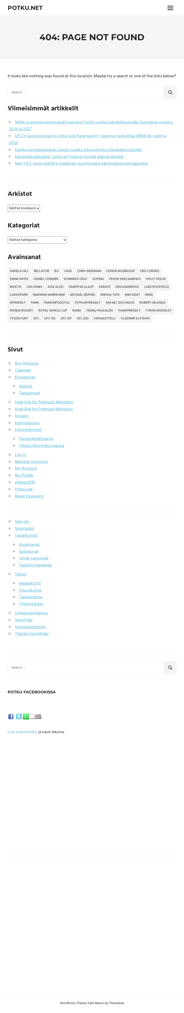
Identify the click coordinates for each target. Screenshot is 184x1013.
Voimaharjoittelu (30, 627)
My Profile (24, 475)
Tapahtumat (26, 535)
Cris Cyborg (149, 271)
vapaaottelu (104, 318)
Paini (35, 303)
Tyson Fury (19, 318)
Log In (20, 455)
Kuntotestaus (27, 423)
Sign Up (22, 521)
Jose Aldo (55, 287)
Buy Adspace (26, 363)
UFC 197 (66, 318)
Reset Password (29, 496)
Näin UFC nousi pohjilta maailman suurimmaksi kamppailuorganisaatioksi (81, 163)
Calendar (23, 370)
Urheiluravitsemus (31, 613)
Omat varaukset (34, 558)
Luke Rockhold (156, 287)
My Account (26, 468)
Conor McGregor (120, 271)
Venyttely (24, 620)
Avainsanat (29, 544)
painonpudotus (56, 303)
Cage (68, 271)
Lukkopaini (19, 295)
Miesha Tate (110, 295)
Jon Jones (34, 287)
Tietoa (20, 574)
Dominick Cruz (75, 279)
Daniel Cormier (46, 279)
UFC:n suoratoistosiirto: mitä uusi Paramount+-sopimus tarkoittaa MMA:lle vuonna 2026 (87, 140)
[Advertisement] (92, 802)
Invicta (15, 287)
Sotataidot (24, 528)
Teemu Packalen (99, 310)
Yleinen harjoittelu (32, 633)
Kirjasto (22, 416)
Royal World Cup (52, 310)
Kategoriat (29, 551)
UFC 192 (49, 318)
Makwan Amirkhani (49, 295)
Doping (98, 279)
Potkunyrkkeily (88, 303)
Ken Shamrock (127, 287)
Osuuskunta (30, 590)
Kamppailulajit (81, 287)
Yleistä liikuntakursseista (41, 445)
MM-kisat (132, 295)
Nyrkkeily (18, 303)
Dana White (19, 279)
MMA (149, 295)
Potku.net (25, 7)
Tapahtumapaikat (35, 565)
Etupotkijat (25, 377)
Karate (104, 287)
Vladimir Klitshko (135, 318)
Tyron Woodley (158, 310)
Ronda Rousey (21, 310)
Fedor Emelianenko (125, 279)
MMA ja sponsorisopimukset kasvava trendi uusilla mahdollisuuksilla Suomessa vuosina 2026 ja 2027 (91, 126)
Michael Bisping (82, 295)
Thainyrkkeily (129, 310)
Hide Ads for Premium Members (44, 402)
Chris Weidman (89, 271)
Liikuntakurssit (28, 429)
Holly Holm (156, 279)
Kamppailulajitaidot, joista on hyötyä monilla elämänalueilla (69, 156)
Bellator (41, 271)
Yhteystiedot (31, 604)
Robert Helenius (152, 303)
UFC (36, 318)
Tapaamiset (29, 393)
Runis (76, 310)
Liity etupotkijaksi (22, 732)
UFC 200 (83, 318)
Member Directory (31, 461)
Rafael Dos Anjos (120, 303)
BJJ (56, 271)
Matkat (26, 386)
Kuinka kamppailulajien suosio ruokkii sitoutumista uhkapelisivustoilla (78, 150)
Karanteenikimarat (36, 439)
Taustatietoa (30, 597)
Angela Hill (19, 271)
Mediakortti (30, 583)
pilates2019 (25, 482)
